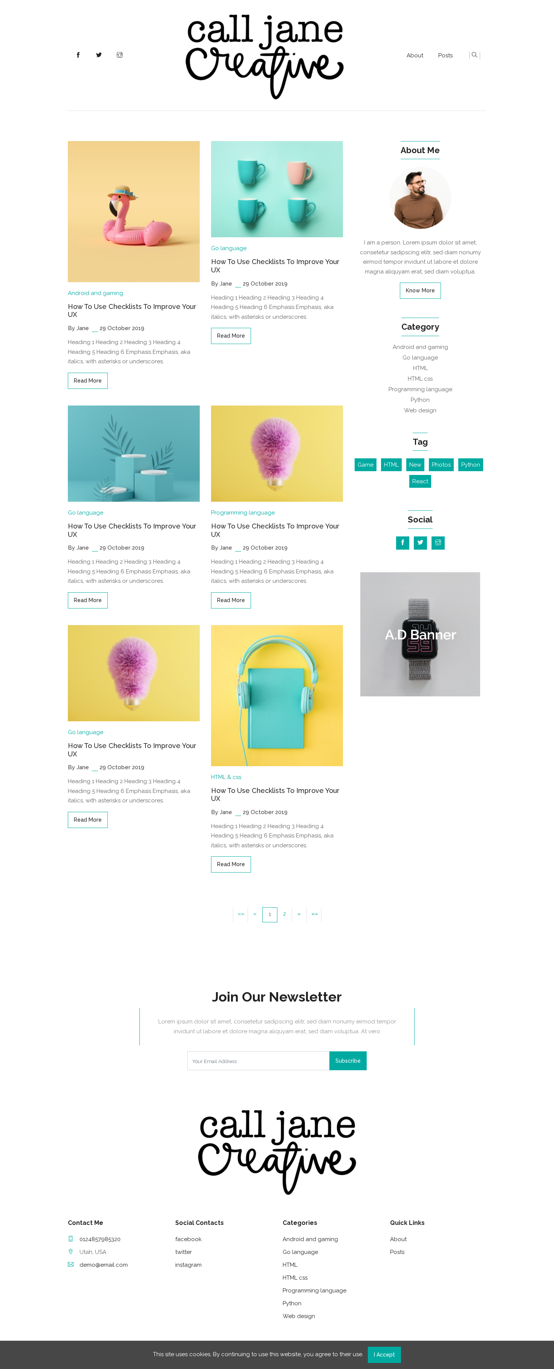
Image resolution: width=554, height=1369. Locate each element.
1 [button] (270, 914)
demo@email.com (104, 1264)
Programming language (243, 512)
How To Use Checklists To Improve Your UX (132, 311)
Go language (228, 248)
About (415, 55)
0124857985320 (100, 1239)
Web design (420, 410)
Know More (420, 290)
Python (420, 399)
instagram (188, 1264)
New (415, 464)
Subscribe (348, 1061)
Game (365, 464)
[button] (299, 914)
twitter (183, 1252)
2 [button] (284, 913)
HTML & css (226, 777)
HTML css (420, 378)
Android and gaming (95, 293)
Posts (445, 55)
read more (88, 381)
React (420, 481)
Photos (441, 464)
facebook (188, 1239)
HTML (420, 368)
